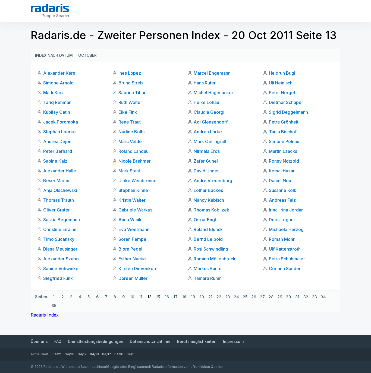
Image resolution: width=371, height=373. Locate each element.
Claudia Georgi (209, 112)
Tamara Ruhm (208, 278)
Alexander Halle (59, 170)
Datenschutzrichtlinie (150, 341)
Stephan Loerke (59, 131)
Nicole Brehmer (134, 161)
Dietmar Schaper (286, 102)
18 (184, 297)
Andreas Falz (282, 200)
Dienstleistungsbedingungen (95, 341)
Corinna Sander (285, 268)
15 (158, 297)
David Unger (206, 170)
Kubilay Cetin (56, 112)
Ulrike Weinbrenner (138, 180)
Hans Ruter (205, 83)
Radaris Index (45, 315)
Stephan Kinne (133, 190)
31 (297, 297)
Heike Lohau (206, 102)
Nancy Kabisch (209, 200)
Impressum (233, 341)
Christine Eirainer (60, 229)
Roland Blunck (208, 229)
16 (167, 297)
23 (227, 297)
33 (314, 297)
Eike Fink (127, 112)
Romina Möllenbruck (214, 258)
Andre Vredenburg (213, 180)
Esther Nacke (132, 258)
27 (262, 297)
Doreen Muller (132, 278)
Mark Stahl (129, 170)
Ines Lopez (129, 73)
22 (218, 297)
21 (210, 297)
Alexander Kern (59, 73)
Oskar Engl (205, 219)
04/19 (82, 354)
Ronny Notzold (284, 161)
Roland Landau (133, 151)
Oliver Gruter (56, 210)
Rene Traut (129, 122)
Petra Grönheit (283, 122)
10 (132, 297)
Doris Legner (282, 219)
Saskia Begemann (61, 219)
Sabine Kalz (55, 161)
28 (271, 297)
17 (176, 297)
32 (305, 297)
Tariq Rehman (57, 102)
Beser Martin (56, 180)
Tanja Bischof (283, 131)
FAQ (57, 341)
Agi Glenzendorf (211, 122)
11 (140, 297)
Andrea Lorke (208, 131)
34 (323, 297)
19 (193, 297)
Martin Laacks (283, 151)
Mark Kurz (53, 92)
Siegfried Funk (58, 278)
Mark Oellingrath (211, 141)
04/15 (131, 354)
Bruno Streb (130, 83)
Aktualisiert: (40, 354)
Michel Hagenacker (213, 92)
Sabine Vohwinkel (61, 268)
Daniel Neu (280, 180)
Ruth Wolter (130, 102)
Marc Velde (130, 141)
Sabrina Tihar (132, 92)
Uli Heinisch (281, 83)
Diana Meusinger (60, 249)
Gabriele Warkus (135, 210)
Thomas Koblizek (211, 210)
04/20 (69, 354)
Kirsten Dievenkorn (138, 268)
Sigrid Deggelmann (288, 112)
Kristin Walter (132, 200)
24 (236, 297)
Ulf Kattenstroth (285, 249)
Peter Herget (282, 92)
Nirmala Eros (207, 151)
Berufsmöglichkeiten (196, 341)
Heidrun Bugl (282, 73)
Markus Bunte (208, 268)
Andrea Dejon (57, 141)
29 (279, 297)
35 (54, 305)
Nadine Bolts (131, 131)
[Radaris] (50, 8)
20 (201, 297)
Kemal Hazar (282, 170)
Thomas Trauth (58, 200)
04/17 (106, 354)
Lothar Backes (208, 190)
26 (253, 297)
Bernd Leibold (208, 239)
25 (245, 297)
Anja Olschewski (60, 190)
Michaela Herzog (286, 229)
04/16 (118, 354)
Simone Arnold (58, 83)
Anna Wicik (130, 219)
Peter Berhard (57, 151)
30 (288, 297)
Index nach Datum (54, 55)
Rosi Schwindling (211, 249)
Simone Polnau (284, 141)
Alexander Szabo (61, 258)
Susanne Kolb (283, 190)
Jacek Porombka (60, 122)
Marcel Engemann (212, 73)
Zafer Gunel (206, 161)
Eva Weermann (133, 229)
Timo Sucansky (58, 239)
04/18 (94, 354)
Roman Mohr (282, 239)
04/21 (56, 354)
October (87, 55)
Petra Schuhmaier (287, 258)
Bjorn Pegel (130, 249)
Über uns (39, 341)
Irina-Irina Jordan (286, 210)
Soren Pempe (132, 239)
